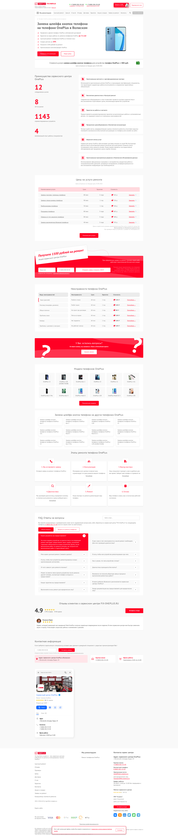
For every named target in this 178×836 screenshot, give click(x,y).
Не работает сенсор (77, 326)
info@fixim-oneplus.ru (121, 774)
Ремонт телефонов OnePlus (91, 757)
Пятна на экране (76, 315)
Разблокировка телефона (49, 206)
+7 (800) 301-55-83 (77, 4)
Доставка (86, 13)
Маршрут (43, 707)
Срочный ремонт (59, 13)
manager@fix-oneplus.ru (122, 778)
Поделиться (115, 815)
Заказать (132, 195)
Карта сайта (39, 808)
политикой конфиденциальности (61, 273)
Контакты (123, 13)
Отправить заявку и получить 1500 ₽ (93, 270)
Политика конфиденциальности (89, 824)
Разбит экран (75, 305)
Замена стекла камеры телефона (51, 200)
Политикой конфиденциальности (75, 653)
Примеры (38, 770)
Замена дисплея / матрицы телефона (53, 195)
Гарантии (93, 13)
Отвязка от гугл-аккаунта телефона (52, 217)
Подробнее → (131, 300)
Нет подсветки (75, 320)
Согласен (119, 830)
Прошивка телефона (48, 211)
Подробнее (89, 476)
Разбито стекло (75, 300)
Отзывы (79, 13)
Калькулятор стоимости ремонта (45, 796)
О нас (73, 13)
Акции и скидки (102, 13)
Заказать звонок (89, 352)
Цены (67, 13)
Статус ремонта (137, 13)
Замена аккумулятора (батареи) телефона (54, 222)
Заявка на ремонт (114, 13)
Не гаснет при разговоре (78, 310)
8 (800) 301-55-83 (120, 769)
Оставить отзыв (134, 611)
